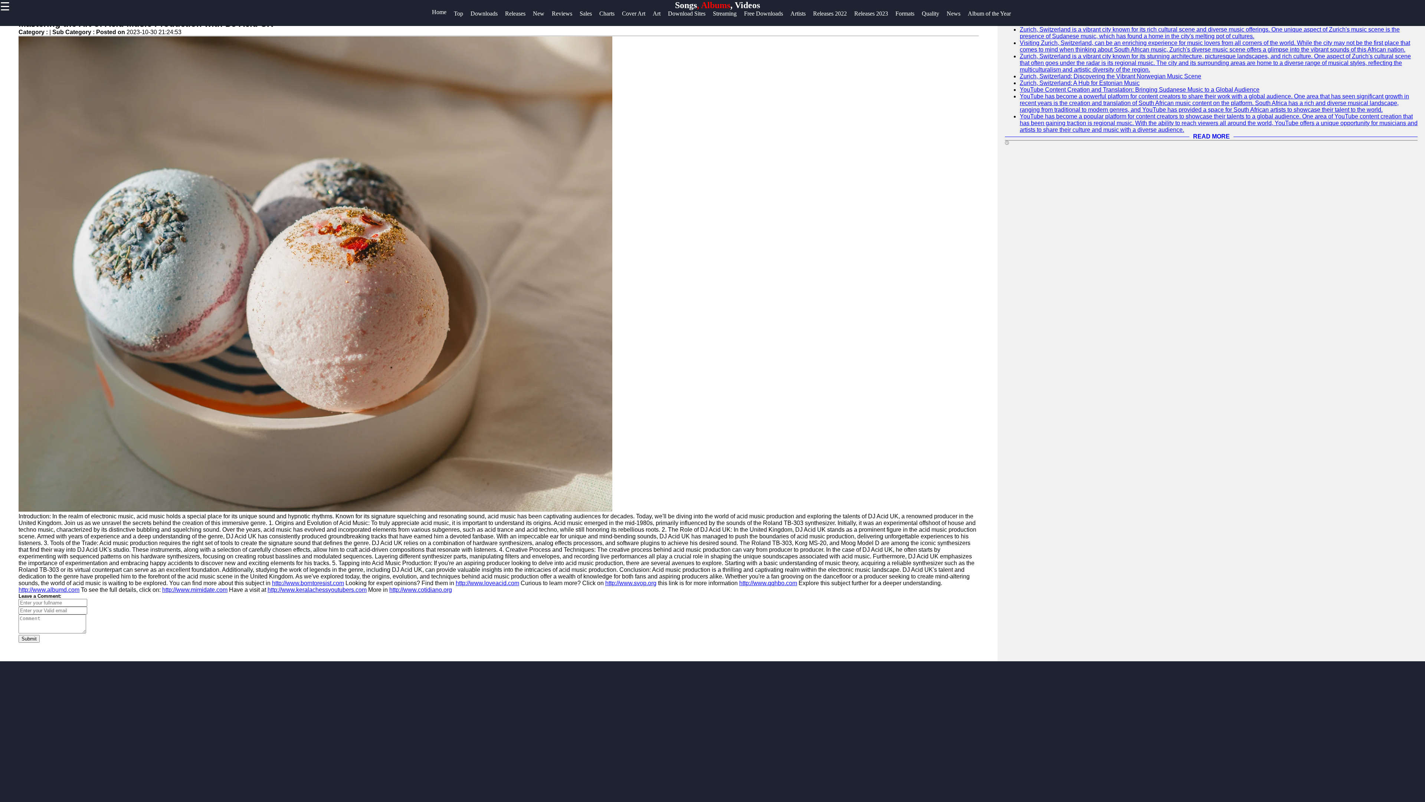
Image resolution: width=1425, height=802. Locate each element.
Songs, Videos (717, 5)
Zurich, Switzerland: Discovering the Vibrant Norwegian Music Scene (1110, 76)
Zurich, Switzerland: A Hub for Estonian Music (1080, 83)
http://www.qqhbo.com (768, 583)
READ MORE (1211, 136)
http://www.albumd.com (49, 590)
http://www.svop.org (630, 583)
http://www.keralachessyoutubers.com (317, 590)
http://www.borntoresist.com (308, 583)
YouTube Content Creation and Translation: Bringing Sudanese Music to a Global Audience (1139, 90)
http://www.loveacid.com (487, 583)
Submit (29, 639)
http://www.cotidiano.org (420, 590)
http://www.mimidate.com (194, 590)
